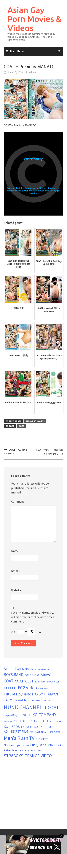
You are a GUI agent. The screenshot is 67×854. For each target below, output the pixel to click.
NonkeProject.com (16, 745)
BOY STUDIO (32, 675)
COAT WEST (24, 681)
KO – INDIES (26, 727)
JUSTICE (25, 715)
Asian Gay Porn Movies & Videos (34, 19)
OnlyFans (38, 744)
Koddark (8, 721)
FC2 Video (27, 688)
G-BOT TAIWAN (46, 694)
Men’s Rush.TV (19, 738)
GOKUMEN (35, 700)
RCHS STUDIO (35, 750)
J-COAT (51, 707)
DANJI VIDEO (40, 682)
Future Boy (13, 694)
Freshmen (43, 688)
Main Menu (17, 51)
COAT (21, 426)
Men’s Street (42, 739)
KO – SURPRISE (38, 731)
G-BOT (29, 694)
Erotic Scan (53, 681)
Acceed (10, 668)
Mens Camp (54, 731)
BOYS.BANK (13, 674)
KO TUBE (21, 720)
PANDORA (54, 745)
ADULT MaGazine (42, 669)
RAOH (23, 750)
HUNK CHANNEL (23, 707)
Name (16, 551)
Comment (18, 501)
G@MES (10, 700)
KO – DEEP (55, 721)
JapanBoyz (11, 715)
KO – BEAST (39, 721)
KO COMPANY (44, 714)
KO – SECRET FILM (16, 731)
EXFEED (10, 687)
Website (16, 590)
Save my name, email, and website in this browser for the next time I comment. (32, 617)
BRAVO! (46, 674)
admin (32, 72)
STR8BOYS (13, 755)
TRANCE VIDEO (38, 756)
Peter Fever (11, 750)
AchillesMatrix (25, 669)
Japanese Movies (35, 421)
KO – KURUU (42, 727)
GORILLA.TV (46, 701)
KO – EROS (12, 726)
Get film (23, 700)
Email (15, 570)
